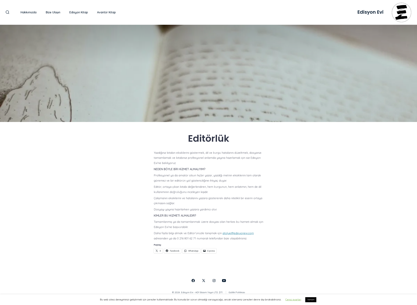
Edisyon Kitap (78, 12)
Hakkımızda (28, 12)
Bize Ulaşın (53, 12)
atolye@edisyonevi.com (238, 233)
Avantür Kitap (106, 12)
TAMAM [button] (310, 299)
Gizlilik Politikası (237, 292)
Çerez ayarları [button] (293, 299)
